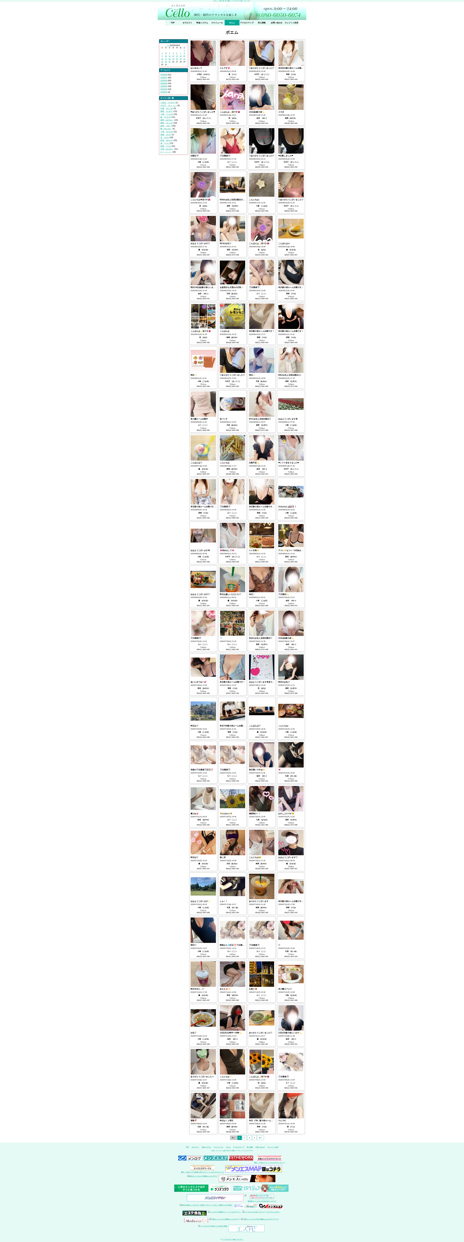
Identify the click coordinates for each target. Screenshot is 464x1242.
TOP (173, 23)
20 (177, 59)
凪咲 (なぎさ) (166, 111)
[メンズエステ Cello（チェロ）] (232, 11)
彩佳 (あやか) (166, 140)
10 (166, 56)
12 (173, 56)
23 (162, 62)
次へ (260, 1138)
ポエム (232, 23)
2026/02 (163, 92)
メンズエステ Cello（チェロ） (232, 1239)
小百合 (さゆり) (167, 103)
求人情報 (262, 23)
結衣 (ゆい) (166, 126)
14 (181, 56)
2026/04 (163, 86)
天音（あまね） (167, 149)
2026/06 (163, 80)
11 (169, 56)
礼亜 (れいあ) (166, 108)
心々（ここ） (166, 152)
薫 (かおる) (165, 117)
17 (166, 59)
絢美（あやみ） (167, 120)
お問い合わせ (276, 23)
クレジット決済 (291, 23)
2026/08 (163, 75)
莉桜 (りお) (165, 146)
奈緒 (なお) (165, 135)
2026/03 (163, 89)
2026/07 (163, 78)
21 (181, 59)
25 (169, 62)
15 (184, 56)
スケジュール (217, 23)
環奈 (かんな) (166, 123)
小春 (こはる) (166, 114)
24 (166, 62)
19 (173, 59)
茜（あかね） (166, 129)
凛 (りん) (164, 143)
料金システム (202, 23)
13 (177, 56)
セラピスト (187, 23)
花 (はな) (164, 137)
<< (168, 45)
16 (162, 59)
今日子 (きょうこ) (168, 105)
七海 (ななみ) (166, 132)
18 (169, 59)
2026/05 (163, 83)
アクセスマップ (247, 23)
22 (184, 59)
